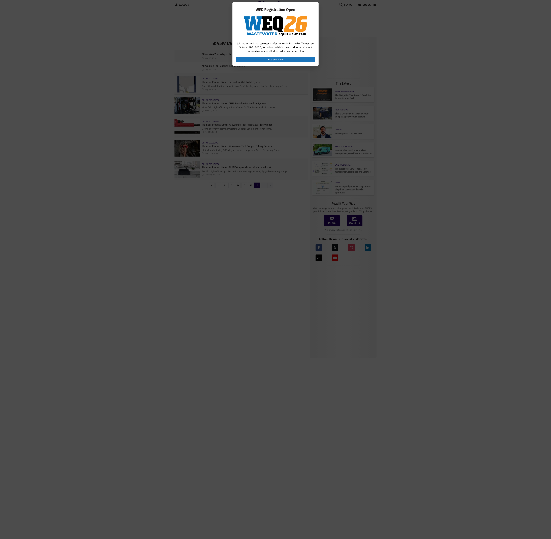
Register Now (275, 59)
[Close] (313, 8)
